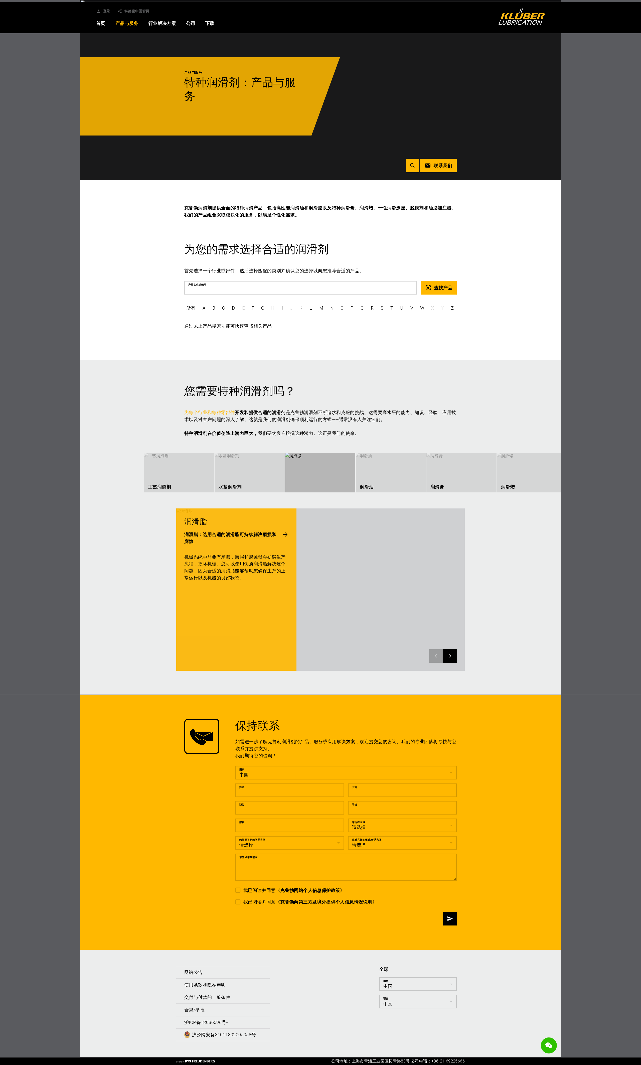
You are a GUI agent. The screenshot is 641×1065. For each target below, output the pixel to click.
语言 (386, 998)
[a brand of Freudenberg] (195, 1061)
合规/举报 (194, 1009)
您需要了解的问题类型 (252, 839)
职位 (242, 804)
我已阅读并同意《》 (294, 890)
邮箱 (242, 822)
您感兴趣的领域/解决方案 (367, 839)
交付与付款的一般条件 (207, 997)
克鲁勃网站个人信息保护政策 (310, 890)
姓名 (242, 786)
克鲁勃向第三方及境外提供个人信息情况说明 (326, 901)
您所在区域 (358, 822)
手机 (354, 804)
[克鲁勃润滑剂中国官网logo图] (522, 17)
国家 (242, 769)
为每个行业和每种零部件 (209, 412)
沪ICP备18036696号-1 (207, 1022)
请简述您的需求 (248, 857)
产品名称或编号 (197, 284)
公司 (354, 786)
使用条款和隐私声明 (205, 984)
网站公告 (193, 972)
